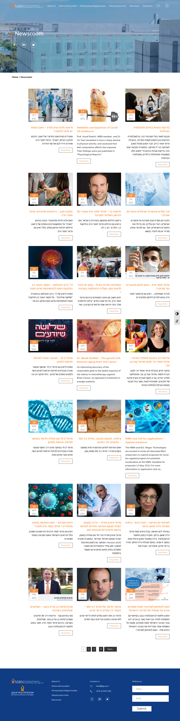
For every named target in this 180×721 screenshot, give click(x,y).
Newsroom (134, 6)
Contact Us (147, 6)
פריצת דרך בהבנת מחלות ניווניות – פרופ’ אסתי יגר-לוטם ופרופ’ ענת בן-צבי (149, 361)
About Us (51, 6)
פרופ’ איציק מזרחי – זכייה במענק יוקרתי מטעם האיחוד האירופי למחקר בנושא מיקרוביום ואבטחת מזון (100, 526)
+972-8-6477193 (103, 691)
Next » (110, 649)
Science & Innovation (68, 6)
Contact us (95, 681)
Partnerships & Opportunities (93, 6)
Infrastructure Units (117, 6)
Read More (65, 150)
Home (15, 77)
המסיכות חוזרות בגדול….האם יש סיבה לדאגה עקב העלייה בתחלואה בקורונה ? (99, 288)
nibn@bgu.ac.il (102, 686)
